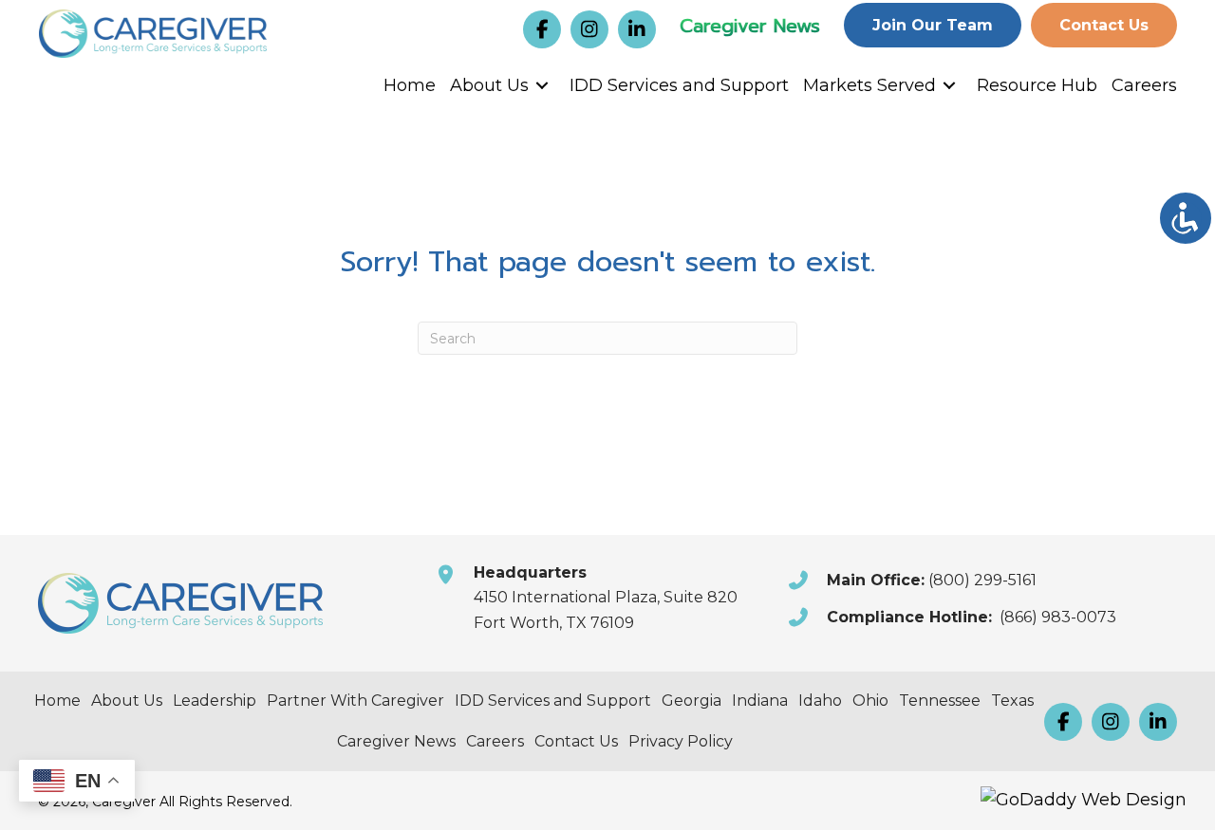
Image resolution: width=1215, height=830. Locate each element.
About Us (489, 85)
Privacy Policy (680, 741)
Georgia (691, 701)
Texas (1012, 701)
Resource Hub (1037, 85)
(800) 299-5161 (982, 580)
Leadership (214, 701)
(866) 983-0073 (1058, 617)
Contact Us (576, 741)
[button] (542, 29)
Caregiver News (750, 25)
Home (409, 85)
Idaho (820, 701)
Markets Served (869, 85)
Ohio (870, 701)
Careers (1144, 85)
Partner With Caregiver (355, 701)
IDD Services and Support (679, 85)
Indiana (760, 701)
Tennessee (940, 701)
